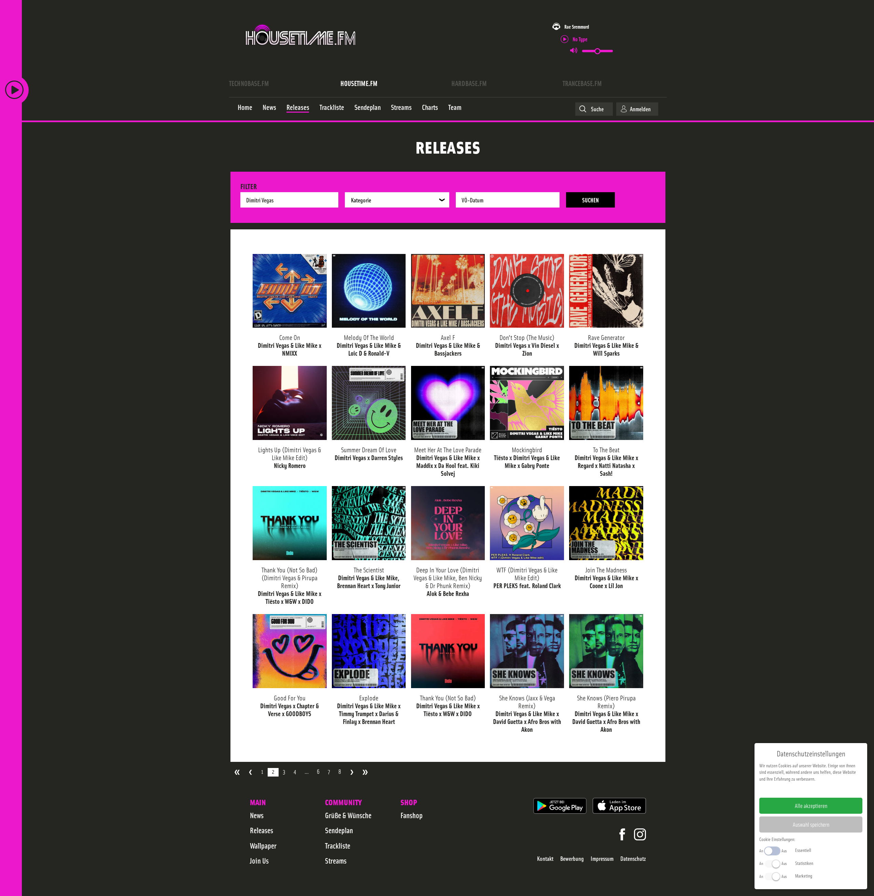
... (307, 771)
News (257, 815)
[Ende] (365, 772)
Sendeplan (339, 830)
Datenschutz (633, 858)
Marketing (803, 875)
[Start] (237, 772)
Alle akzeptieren (811, 805)
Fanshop (411, 815)
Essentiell (803, 850)
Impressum (602, 858)
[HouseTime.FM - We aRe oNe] (301, 52)
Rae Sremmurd (576, 26)
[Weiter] (351, 772)
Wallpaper (263, 845)
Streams (336, 860)
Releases (261, 830)
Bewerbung (572, 858)
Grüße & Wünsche (348, 815)
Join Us (259, 860)
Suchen (590, 200)
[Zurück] (250, 772)
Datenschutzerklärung (822, 789)
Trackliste (337, 845)
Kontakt (545, 858)
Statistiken (804, 863)
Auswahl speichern (811, 824)
